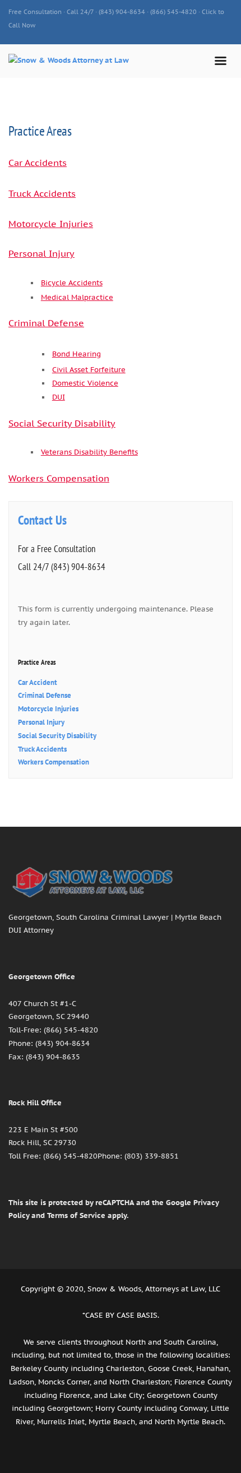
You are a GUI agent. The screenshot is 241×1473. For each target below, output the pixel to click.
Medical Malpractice (77, 297)
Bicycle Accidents (72, 282)
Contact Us (42, 520)
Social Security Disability (61, 423)
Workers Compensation (58, 478)
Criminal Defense (46, 322)
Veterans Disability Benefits (89, 452)
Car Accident (37, 682)
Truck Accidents (42, 193)
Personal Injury (41, 253)
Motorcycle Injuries (50, 223)
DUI (58, 397)
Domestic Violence (85, 383)
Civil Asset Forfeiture (89, 369)
